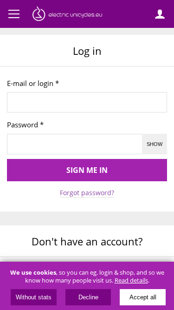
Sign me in (87, 170)
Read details (131, 280)
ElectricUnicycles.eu (67, 15)
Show (154, 144)
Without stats (34, 297)
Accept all (142, 297)
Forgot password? (87, 192)
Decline (88, 297)
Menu (14, 14)
